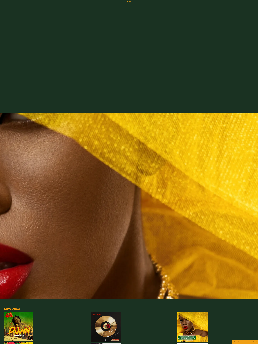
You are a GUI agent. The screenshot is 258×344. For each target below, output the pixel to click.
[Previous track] (253, 341)
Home (129, 1)
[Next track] (256, 341)
